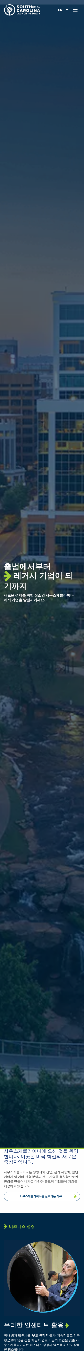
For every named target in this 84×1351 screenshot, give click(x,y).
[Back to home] (22, 10)
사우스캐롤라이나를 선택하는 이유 (41, 1196)
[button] (75, 10)
